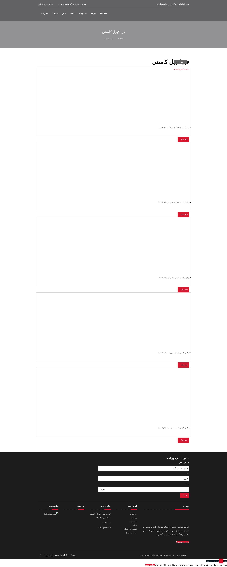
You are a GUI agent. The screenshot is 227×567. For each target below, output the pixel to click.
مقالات (134, 525)
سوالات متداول (131, 533)
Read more (184, 139)
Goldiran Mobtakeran (163, 555)
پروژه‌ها (134, 518)
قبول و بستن (150, 565)
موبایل (187, 484)
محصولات (133, 521)
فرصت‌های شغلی (130, 529)
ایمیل (187, 473)
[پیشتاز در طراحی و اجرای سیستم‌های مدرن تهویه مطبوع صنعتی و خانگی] (179, 14)
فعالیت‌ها (133, 514)
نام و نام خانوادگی (184, 463)
